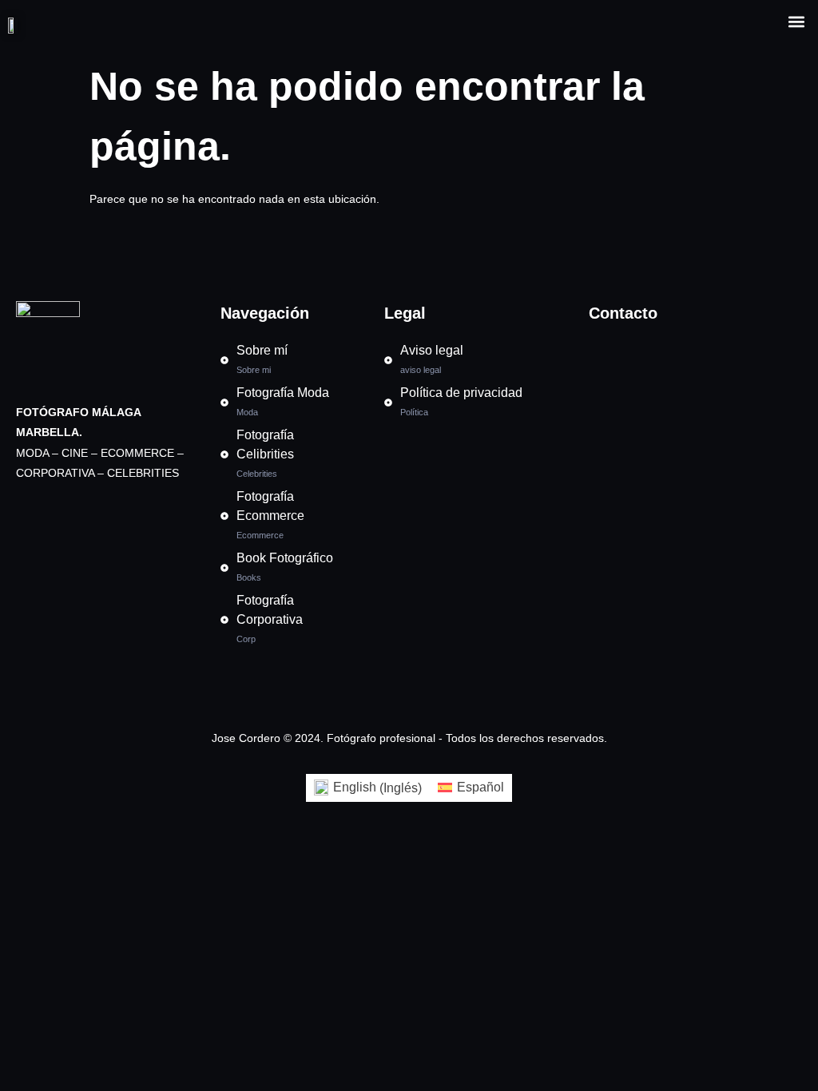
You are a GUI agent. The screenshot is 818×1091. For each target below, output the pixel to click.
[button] (797, 21)
